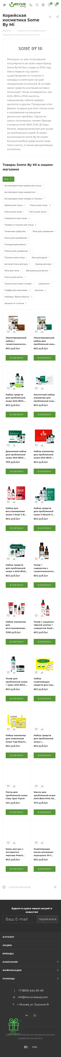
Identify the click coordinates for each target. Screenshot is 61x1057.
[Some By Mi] (30, 47)
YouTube (34, 1015)
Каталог (8, 937)
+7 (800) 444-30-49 (30, 990)
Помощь (9, 978)
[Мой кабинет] (43, 5)
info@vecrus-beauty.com (33, 997)
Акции (7, 945)
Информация (12, 970)
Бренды (8, 953)
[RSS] (50, 16)
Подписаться (47, 919)
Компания (10, 962)
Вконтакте (26, 1015)
